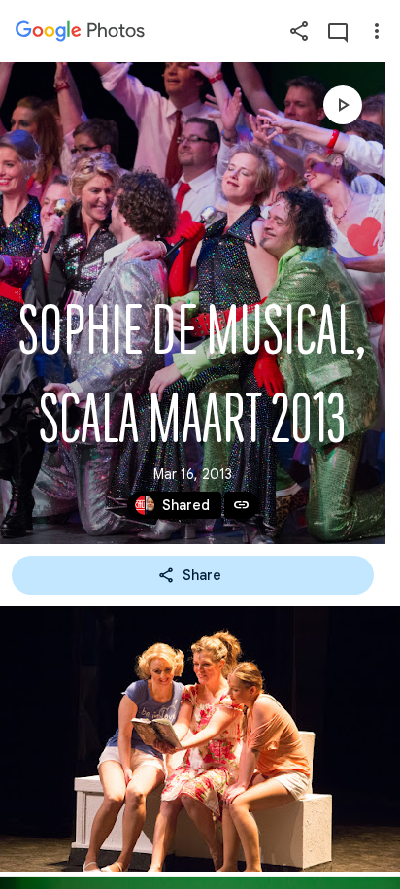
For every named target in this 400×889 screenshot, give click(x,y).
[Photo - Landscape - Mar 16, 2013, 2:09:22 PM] (200, 739)
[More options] (376, 31)
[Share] (299, 31)
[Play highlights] (342, 105)
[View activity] (337, 31)
